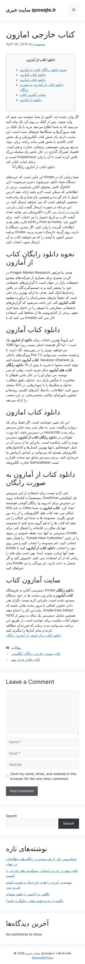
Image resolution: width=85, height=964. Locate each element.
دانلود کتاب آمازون (33, 75)
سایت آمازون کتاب (33, 95)
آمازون (30, 60)
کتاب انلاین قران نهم (25, 660)
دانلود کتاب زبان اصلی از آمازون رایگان (33, 635)
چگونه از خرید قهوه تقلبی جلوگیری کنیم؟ (35, 901)
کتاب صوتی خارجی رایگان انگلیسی (35, 654)
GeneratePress (42, 957)
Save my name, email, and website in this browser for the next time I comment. (43, 776)
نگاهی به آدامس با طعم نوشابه (27, 894)
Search (11, 816)
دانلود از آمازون (31, 100)
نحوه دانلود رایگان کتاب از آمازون (43, 70)
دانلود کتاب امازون (33, 80)
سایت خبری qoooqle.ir (31, 10)
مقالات (16, 648)
